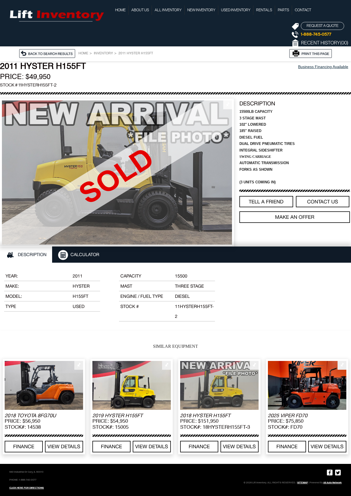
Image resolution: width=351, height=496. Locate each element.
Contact (303, 10)
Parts (283, 10)
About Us (140, 10)
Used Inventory (235, 10)
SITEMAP (302, 482)
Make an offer (294, 217)
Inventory (103, 53)
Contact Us (322, 201)
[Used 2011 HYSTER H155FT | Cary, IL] (117, 172)
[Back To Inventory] (48, 53)
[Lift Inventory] (56, 15)
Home (120, 10)
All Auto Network (332, 482)
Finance (23, 446)
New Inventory (201, 10)
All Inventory (168, 10)
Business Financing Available (323, 67)
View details (63, 446)
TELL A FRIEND (266, 201)
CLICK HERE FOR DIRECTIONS (26, 487)
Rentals (264, 10)
